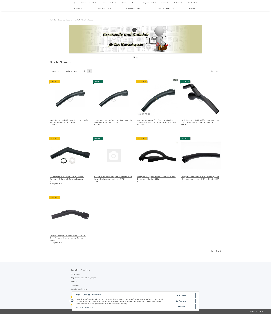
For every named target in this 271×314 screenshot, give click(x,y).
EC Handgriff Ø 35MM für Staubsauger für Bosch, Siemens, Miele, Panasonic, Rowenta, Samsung (67, 178)
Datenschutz (89, 307)
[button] (84, 71)
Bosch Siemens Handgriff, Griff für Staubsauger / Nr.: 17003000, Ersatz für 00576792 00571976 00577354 (200, 121)
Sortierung (55, 71)
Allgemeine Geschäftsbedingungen (83, 278)
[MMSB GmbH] (74, 3)
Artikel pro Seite (71, 71)
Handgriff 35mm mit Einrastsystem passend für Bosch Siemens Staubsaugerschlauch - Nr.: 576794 (113, 178)
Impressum (79, 307)
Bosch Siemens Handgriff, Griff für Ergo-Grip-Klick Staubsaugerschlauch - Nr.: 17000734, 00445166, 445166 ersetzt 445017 (157, 121)
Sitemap (74, 281)
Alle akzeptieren (181, 295)
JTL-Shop (260, 311)
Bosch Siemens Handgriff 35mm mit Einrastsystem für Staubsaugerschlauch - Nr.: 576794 (69, 121)
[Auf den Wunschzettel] (86, 82)
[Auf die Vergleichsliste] (81, 82)
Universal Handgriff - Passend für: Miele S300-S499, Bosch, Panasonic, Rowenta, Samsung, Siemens (68, 237)
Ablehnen (181, 306)
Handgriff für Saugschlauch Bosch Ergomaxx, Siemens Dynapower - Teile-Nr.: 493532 (156, 178)
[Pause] (134, 30)
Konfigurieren (181, 301)
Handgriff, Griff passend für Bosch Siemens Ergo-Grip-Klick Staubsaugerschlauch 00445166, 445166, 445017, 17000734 (200, 178)
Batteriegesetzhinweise (79, 289)
